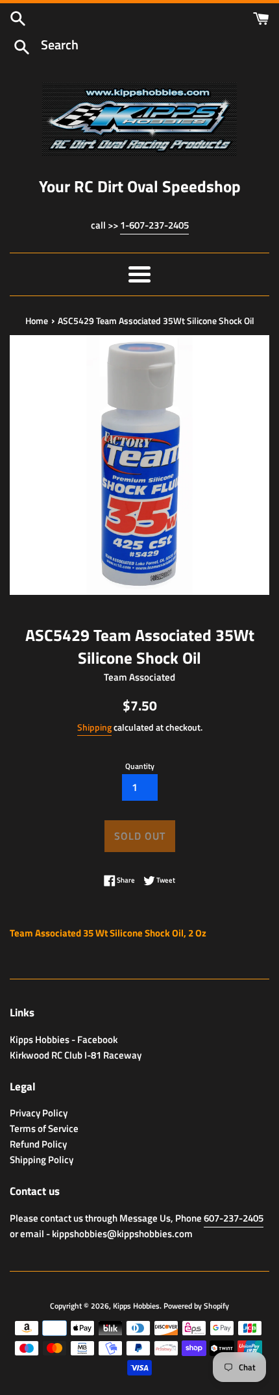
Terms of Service (44, 1128)
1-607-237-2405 (154, 225)
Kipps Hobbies (136, 1306)
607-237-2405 (233, 1218)
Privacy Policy (38, 1112)
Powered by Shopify (196, 1306)
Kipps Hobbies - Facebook (63, 1039)
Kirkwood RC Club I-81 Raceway (75, 1055)
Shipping (94, 727)
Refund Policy (38, 1144)
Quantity (139, 766)
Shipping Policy (41, 1159)
